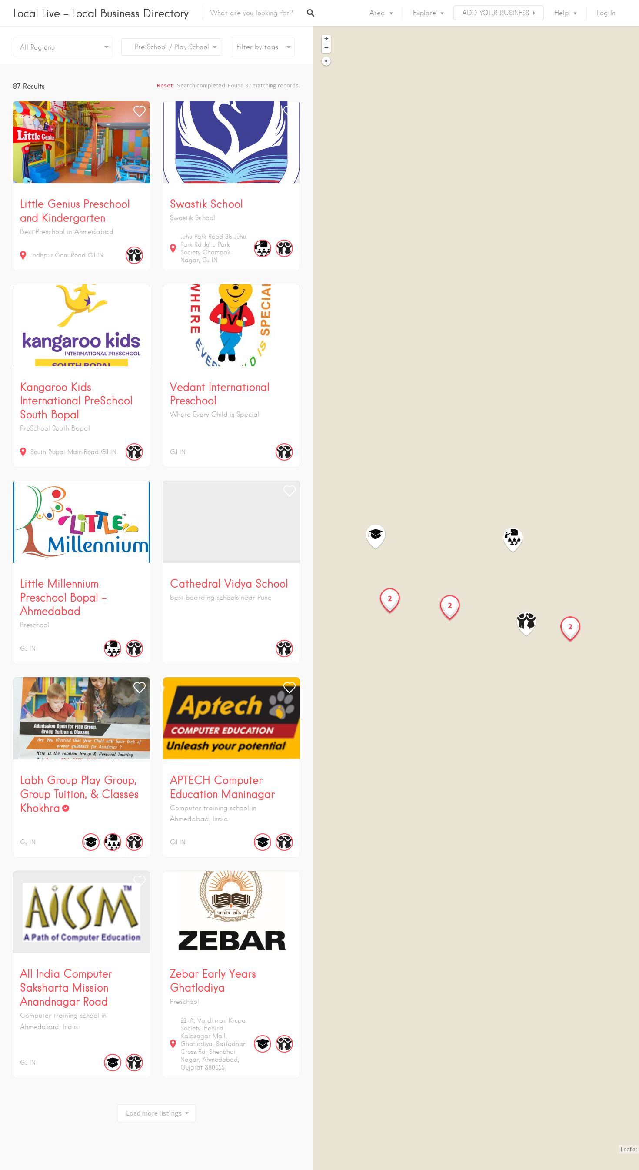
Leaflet (629, 1150)
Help (561, 13)
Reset (165, 85)
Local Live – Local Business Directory (101, 13)
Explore (424, 13)
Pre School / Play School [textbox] (168, 47)
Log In (606, 13)
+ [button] (326, 39)
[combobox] (171, 47)
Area (377, 13)
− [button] (326, 48)
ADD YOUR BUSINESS (495, 13)
